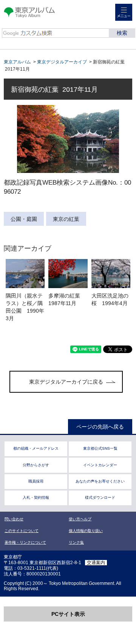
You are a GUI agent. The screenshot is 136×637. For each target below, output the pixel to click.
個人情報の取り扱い (86, 531)
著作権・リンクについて (25, 542)
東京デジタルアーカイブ (62, 62)
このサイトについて (22, 531)
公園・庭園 (24, 219)
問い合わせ (14, 519)
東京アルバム (17, 62)
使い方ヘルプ (80, 519)
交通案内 (96, 562)
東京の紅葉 (66, 219)
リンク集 (76, 542)
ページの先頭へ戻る (100, 427)
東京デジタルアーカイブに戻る (66, 382)
